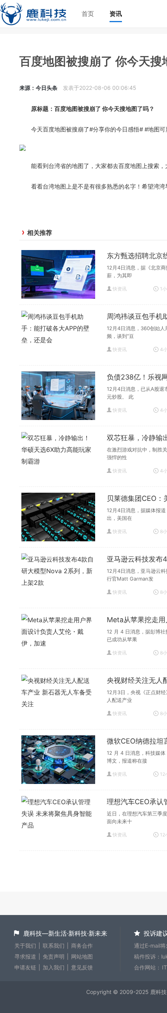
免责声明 (53, 956)
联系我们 (53, 945)
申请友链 (25, 967)
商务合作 (82, 945)
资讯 (116, 13)
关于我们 (25, 945)
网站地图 (82, 956)
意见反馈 (82, 967)
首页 (88, 13)
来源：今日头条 (38, 87)
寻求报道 (25, 956)
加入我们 (53, 967)
